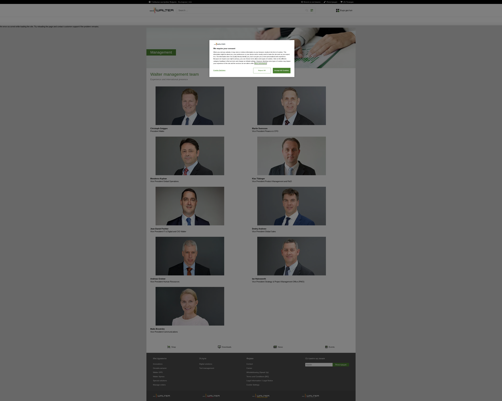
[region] (251, 58)
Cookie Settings (219, 70)
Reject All (262, 70)
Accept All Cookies (281, 70)
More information (261, 63)
